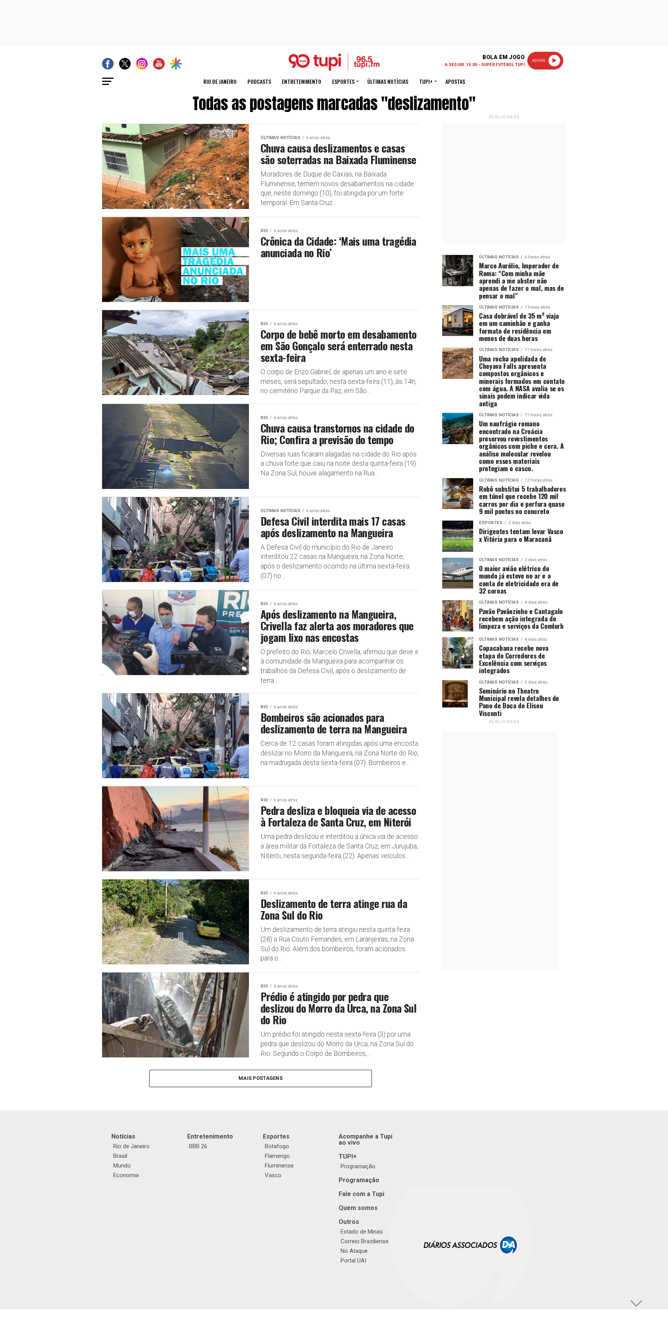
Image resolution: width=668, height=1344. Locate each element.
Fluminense (279, 1165)
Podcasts (259, 81)
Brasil (120, 1155)
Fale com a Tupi (361, 1194)
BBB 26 (198, 1146)
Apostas (455, 81)
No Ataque (354, 1250)
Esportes (343, 81)
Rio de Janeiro (220, 81)
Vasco (273, 1175)
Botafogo (277, 1146)
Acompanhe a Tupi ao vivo (365, 1139)
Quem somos (358, 1208)
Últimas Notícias (387, 81)
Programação (358, 1166)
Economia (126, 1175)
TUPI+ (348, 1156)
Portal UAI (353, 1260)
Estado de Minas (362, 1231)
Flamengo (277, 1155)
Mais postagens (261, 1078)
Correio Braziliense (365, 1241)
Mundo (122, 1165)
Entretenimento (301, 81)
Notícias (123, 1136)
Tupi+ (426, 81)
